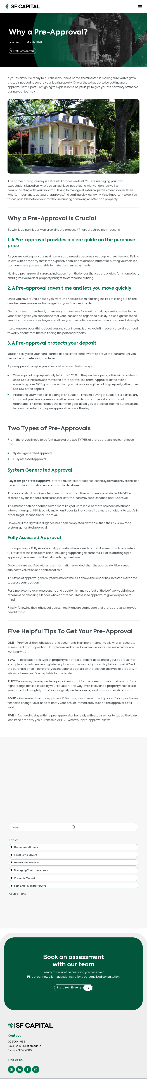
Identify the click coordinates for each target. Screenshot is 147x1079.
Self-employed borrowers (30, 885)
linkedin (19, 1069)
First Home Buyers (25, 854)
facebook (27, 1069)
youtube (11, 1069)
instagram (35, 1069)
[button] (140, 6)
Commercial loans (26, 847)
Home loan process (26, 862)
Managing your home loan (31, 870)
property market (24, 878)
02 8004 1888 (16, 1041)
